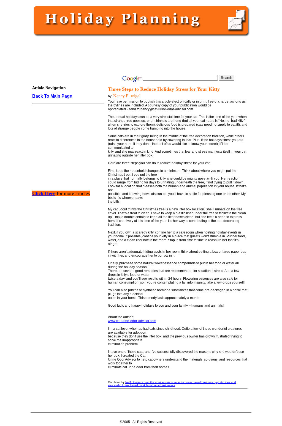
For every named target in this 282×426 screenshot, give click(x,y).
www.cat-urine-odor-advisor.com (132, 321)
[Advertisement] (140, 55)
